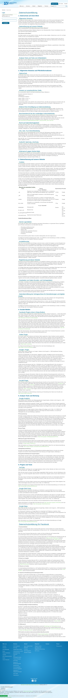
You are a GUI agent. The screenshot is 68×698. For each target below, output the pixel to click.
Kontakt (65, 3)
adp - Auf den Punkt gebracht (28, 647)
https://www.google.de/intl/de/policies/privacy (27, 486)
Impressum (36, 684)
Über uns (22, 6)
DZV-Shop (15, 660)
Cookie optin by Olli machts (5, 697)
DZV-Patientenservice (7, 656)
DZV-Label (15, 673)
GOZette (26, 649)
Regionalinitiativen (6, 652)
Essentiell (3, 689)
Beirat (4, 651)
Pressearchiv (59, 646)
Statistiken (3, 688)
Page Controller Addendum (52, 537)
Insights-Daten (57, 539)
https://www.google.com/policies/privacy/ (41, 503)
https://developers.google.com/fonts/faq (52, 502)
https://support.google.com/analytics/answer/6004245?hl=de (36, 446)
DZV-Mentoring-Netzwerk (16, 653)
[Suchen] (65, 6)
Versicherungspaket (17, 668)
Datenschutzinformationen (43, 634)
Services (28, 6)
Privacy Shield (57, 620)
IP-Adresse (60, 383)
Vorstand (4, 647)
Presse (52, 6)
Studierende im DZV (17, 649)
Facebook (29, 388)
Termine (46, 6)
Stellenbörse (16, 675)
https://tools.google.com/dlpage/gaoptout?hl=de (48, 436)
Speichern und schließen (31, 695)
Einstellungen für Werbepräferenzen (51, 626)
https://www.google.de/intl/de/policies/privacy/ (27, 521)
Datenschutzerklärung (28, 691)
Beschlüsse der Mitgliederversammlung (39, 648)
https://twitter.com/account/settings (25, 347)
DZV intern (61, 3)
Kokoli (4, 658)
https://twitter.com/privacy (26, 344)
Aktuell (33, 6)
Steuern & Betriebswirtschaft (17, 663)
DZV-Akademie (16, 646)
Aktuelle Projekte (27, 652)
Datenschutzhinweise (24, 564)
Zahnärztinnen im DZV (18, 651)
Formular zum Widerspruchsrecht (25, 630)
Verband (4, 646)
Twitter (24, 388)
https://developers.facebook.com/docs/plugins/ (28, 317)
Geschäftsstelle (6, 649)
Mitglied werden (55, 3)
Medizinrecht (16, 665)
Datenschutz (31, 684)
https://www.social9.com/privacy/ (25, 393)
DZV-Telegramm (27, 650)
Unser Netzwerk (6, 659)
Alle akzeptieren (3, 695)
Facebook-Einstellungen (55, 628)
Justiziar (4, 654)
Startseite (3, 10)
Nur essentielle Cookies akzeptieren (16, 695)
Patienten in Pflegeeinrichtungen (17, 671)
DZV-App (15, 647)
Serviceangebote (16, 667)
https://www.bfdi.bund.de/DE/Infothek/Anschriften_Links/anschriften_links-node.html (35, 120)
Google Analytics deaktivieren (29, 443)
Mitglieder (40, 6)
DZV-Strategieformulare (17, 656)
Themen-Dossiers (17, 658)
